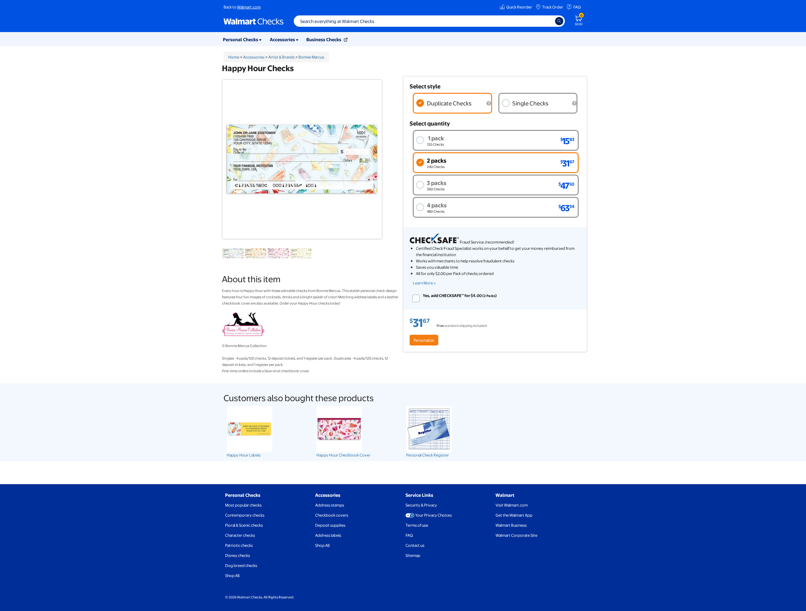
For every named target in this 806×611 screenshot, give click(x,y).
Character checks (240, 535)
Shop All (232, 575)
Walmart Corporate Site (516, 535)
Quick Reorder (519, 7)
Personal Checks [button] (241, 39)
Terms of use (417, 525)
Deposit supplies (330, 525)
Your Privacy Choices (433, 515)
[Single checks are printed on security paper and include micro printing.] (574, 103)
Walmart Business (511, 525)
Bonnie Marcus (311, 57)
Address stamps (329, 505)
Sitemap (413, 555)
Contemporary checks (244, 515)
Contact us (415, 545)
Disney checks (237, 555)
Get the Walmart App (514, 515)
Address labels (328, 535)
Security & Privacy (421, 505)
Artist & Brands (281, 57)
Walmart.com (249, 7)
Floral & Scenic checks (244, 525)
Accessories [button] (283, 39)
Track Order (552, 7)
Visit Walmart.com (512, 505)
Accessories (253, 57)
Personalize (424, 340)
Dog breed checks (241, 565)
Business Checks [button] (324, 39)
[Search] (559, 21)
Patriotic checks (239, 545)
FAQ (577, 7)
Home (233, 57)
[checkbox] (416, 298)
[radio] (452, 103)
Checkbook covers (331, 515)
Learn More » (424, 283)
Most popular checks (243, 505)
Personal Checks (242, 495)
